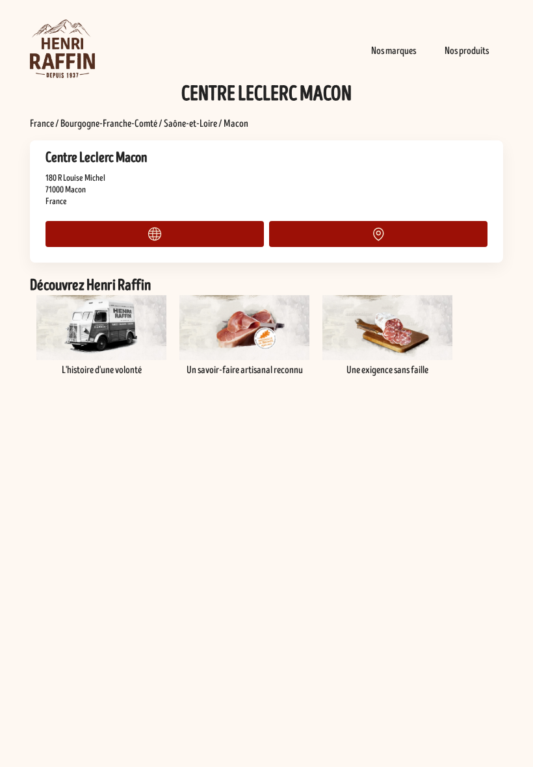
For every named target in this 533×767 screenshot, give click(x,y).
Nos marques (393, 50)
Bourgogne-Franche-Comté (108, 123)
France (42, 123)
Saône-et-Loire (190, 123)
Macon (236, 123)
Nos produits (467, 50)
